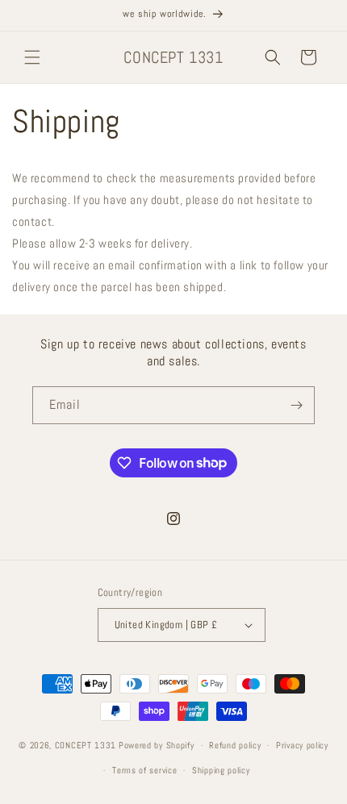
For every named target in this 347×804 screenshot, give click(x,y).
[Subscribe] (296, 405)
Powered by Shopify (156, 745)
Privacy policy (302, 745)
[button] (32, 57)
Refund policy (235, 745)
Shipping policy (221, 770)
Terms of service (144, 770)
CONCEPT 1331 (85, 745)
